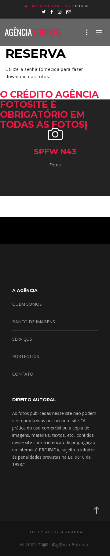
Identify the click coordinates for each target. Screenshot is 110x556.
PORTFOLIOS (25, 356)
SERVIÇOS (22, 339)
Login (81, 6)
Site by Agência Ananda (55, 532)
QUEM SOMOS (27, 304)
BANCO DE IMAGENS (33, 322)
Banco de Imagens (49, 6)
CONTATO (22, 374)
